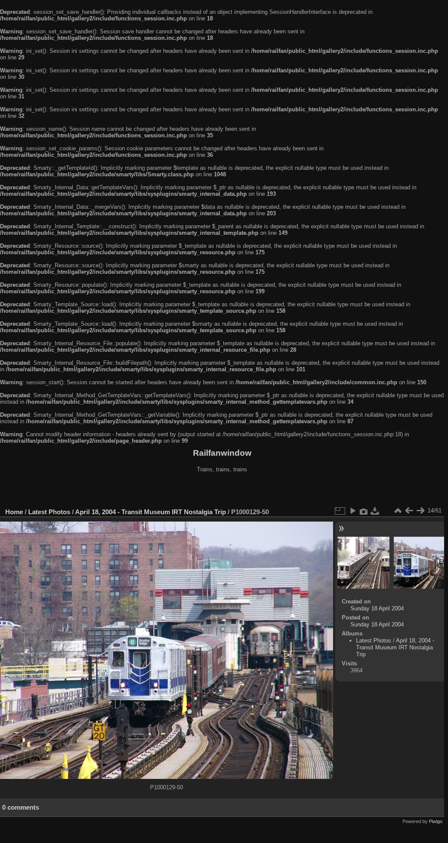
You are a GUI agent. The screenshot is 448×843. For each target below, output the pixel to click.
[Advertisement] (222, 491)
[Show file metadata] (364, 510)
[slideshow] (352, 510)
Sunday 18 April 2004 (377, 608)
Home (14, 512)
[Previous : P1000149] (409, 510)
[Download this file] (375, 510)
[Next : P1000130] (420, 510)
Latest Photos (49, 512)
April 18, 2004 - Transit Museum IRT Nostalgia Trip (150, 512)
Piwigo (435, 821)
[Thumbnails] (397, 510)
